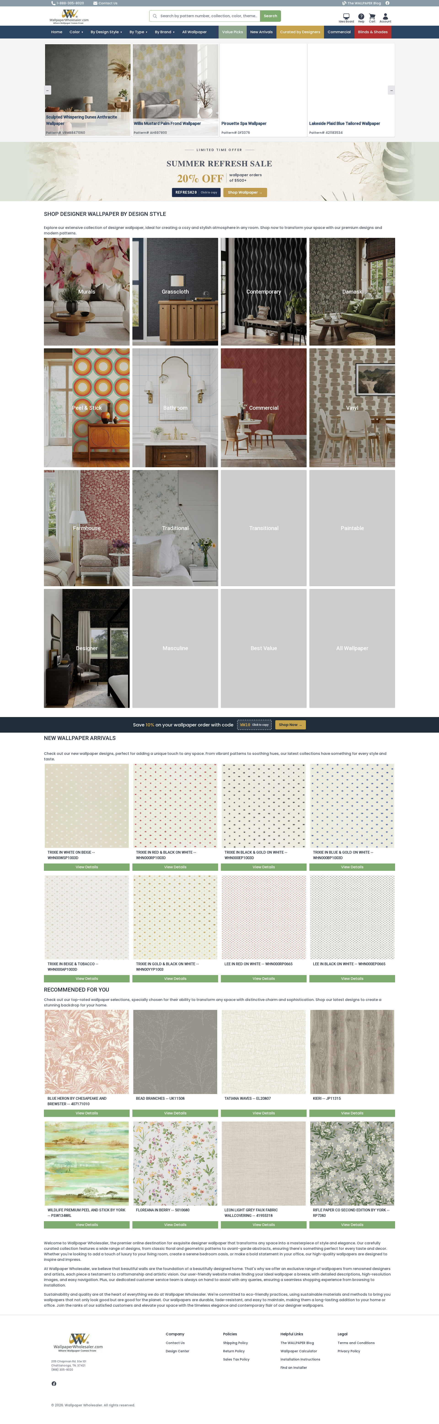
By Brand (163, 32)
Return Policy (234, 1351)
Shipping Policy (235, 1343)
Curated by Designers (300, 32)
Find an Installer (294, 1367)
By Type (137, 32)
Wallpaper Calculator (299, 1351)
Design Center (177, 1351)
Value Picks (232, 32)
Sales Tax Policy (236, 1359)
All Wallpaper (194, 32)
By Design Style (105, 32)
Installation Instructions (300, 1359)
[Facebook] (387, 3)
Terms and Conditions (356, 1343)
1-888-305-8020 (70, 3)
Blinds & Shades (373, 32)
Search (270, 16)
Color (75, 32)
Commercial (339, 32)
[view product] (87, 805)
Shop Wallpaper (245, 192)
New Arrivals (261, 32)
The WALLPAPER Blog (364, 3)
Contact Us (108, 3)
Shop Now (290, 724)
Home (56, 32)
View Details (87, 867)
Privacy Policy (349, 1351)
